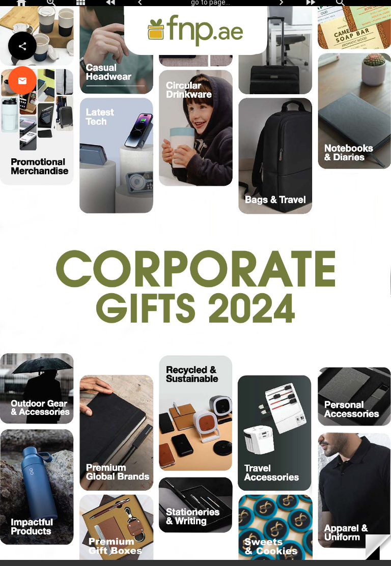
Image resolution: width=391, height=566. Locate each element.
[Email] (22, 80)
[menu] (22, 46)
